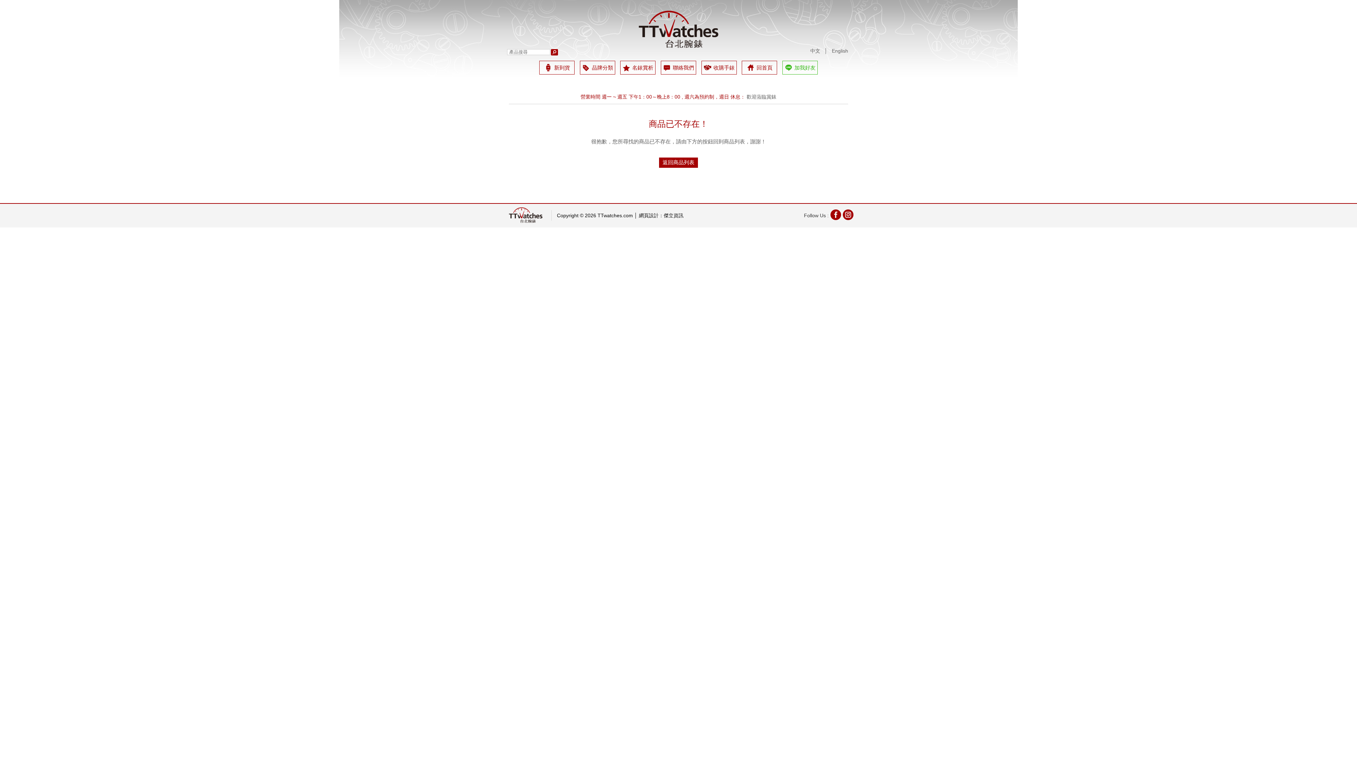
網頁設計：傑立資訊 (661, 215)
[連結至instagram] (848, 215)
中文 (815, 51)
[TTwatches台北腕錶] (678, 29)
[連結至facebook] (835, 215)
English (840, 51)
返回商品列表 (678, 162)
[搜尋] (554, 52)
